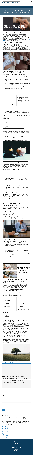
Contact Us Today (7, 415)
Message (3, 401)
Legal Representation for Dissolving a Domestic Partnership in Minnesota (15, 378)
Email (3, 398)
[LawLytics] (16, 450)
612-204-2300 (4, 434)
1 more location (4, 437)
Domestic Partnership (7, 362)
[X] (15, 443)
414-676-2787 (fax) (5, 435)
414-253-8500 (4, 429)
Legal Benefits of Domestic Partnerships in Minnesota (11, 372)
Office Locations (7, 424)
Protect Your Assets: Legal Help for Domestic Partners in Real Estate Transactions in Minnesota (14, 382)
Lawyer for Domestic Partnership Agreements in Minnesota (12, 380)
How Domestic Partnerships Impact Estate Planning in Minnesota (13, 374)
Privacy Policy (17, 453)
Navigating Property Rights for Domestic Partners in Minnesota (13, 376)
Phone (3, 395)
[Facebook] (17, 443)
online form (29, 418)
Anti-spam (20, 453)
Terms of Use (13, 453)
